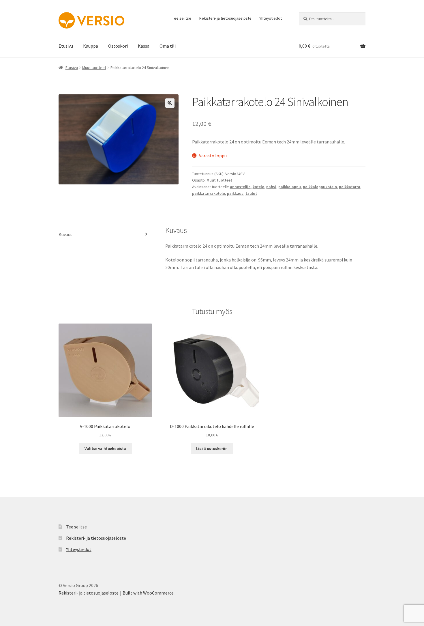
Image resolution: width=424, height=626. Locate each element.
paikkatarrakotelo (208, 193)
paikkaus (235, 193)
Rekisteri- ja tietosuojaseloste (225, 18)
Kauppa (90, 46)
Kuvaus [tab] (65, 234)
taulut (251, 193)
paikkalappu (289, 186)
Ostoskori (118, 46)
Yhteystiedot (270, 18)
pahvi (271, 186)
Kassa (143, 46)
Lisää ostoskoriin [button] (212, 448)
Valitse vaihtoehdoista (105, 448)
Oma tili (168, 46)
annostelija (240, 186)
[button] (170, 103)
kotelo (258, 186)
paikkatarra (349, 186)
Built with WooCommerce (148, 593)
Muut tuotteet (94, 67)
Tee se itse (181, 18)
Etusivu (66, 46)
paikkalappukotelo (320, 186)
